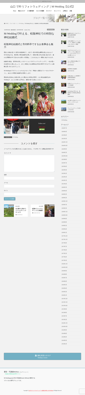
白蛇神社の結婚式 (72, 68)
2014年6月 (64, 337)
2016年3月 (64, 291)
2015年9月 (64, 309)
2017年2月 (64, 260)
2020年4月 (64, 190)
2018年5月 (64, 225)
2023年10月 (64, 156)
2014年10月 (64, 326)
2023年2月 (64, 173)
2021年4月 (64, 183)
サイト (6, 190)
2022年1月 (64, 180)
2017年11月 (64, 239)
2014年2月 (64, 343)
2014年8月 (64, 333)
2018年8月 (64, 222)
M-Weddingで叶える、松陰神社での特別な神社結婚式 (74, 93)
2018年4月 (64, 229)
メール (6, 182)
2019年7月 (64, 204)
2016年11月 (64, 263)
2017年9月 (64, 243)
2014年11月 (64, 323)
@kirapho (42, 127)
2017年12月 (64, 236)
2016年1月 (64, 295)
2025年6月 (64, 135)
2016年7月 (64, 277)
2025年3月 (64, 138)
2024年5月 (64, 152)
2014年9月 (64, 330)
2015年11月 (64, 302)
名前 (5, 174)
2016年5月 (64, 284)
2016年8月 (64, 274)
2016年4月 (64, 288)
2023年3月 (64, 170)
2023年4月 (64, 166)
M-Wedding (50, 29)
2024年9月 (64, 149)
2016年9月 (64, 270)
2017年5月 (64, 253)
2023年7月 (64, 163)
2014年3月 (64, 340)
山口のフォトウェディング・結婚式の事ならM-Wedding (41, 390)
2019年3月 (64, 208)
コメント (7, 153)
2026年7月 (64, 128)
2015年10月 (64, 305)
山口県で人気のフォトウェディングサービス (21, 210)
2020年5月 (64, 187)
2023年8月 (64, 159)
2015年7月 (64, 316)
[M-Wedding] (9, 210)
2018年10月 (64, 215)
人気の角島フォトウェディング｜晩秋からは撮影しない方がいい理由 (74, 42)
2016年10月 (64, 267)
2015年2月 (64, 319)
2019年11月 (64, 201)
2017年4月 (64, 257)
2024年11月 (64, 142)
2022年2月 (64, 176)
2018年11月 (64, 211)
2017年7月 (64, 246)
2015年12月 (64, 298)
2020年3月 (64, 194)
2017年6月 (64, 250)
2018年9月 (64, 218)
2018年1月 (64, 232)
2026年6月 (64, 131)
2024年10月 (64, 145)
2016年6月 (64, 281)
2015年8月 (64, 312)
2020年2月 (64, 197)
